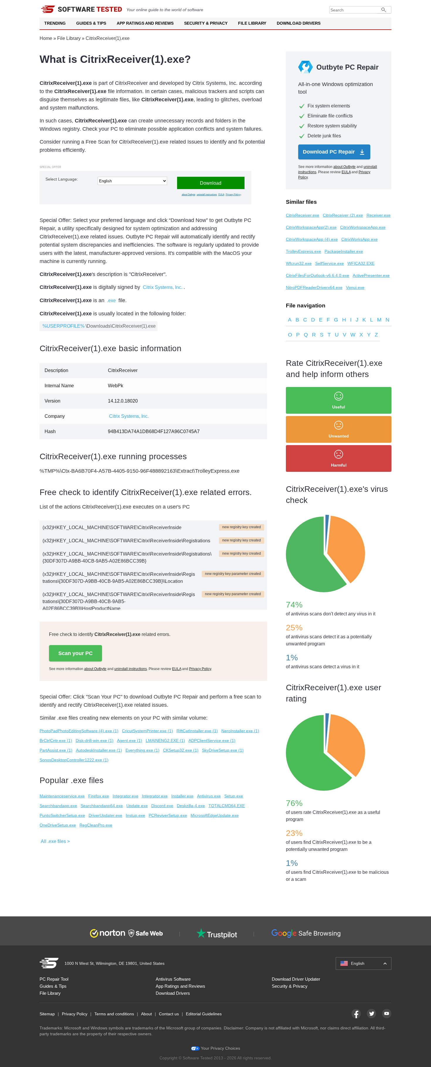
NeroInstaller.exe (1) (240, 730)
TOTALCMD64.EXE (226, 805)
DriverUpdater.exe (105, 815)
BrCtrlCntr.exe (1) (56, 740)
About (146, 1014)
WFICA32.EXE (360, 263)
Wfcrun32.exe (299, 263)
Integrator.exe (125, 796)
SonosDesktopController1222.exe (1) (74, 760)
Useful (338, 407)
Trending (55, 23)
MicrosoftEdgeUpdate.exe (215, 815)
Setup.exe (233, 796)
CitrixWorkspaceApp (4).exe (312, 239)
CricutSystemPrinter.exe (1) (147, 730)
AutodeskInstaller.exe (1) (99, 750)
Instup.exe (135, 815)
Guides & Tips (91, 23)
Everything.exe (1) (142, 750)
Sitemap (47, 1014)
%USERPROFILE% (63, 326)
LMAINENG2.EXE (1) (165, 740)
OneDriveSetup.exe (58, 825)
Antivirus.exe (209, 796)
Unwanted (339, 436)
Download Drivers (298, 23)
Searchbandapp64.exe (102, 805)
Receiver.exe (378, 215)
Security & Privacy (206, 23)
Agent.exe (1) (129, 740)
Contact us (169, 1014)
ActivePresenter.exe (371, 275)
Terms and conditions (114, 1014)
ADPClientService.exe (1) (212, 740)
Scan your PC (75, 653)
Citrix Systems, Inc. (162, 287)
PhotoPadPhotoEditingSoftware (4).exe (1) (79, 730)
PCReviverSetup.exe (168, 815)
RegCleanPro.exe (95, 825)
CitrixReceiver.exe (302, 215)
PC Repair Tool (54, 979)
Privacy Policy (233, 194)
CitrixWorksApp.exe (359, 239)
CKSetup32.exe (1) (180, 750)
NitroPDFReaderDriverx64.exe (314, 287)
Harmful (339, 465)
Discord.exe (162, 805)
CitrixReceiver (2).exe (343, 215)
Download (210, 183)
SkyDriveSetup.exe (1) (223, 750)
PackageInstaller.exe (344, 251)
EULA (221, 194)
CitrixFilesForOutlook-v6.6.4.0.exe (317, 275)
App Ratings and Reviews (145, 23)
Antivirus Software (173, 979)
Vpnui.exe (355, 287)
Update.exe (137, 805)
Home (46, 38)
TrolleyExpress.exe (303, 251)
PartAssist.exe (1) (56, 750)
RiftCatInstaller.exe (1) (197, 730)
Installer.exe (182, 796)
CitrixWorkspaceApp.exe (363, 227)
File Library (252, 23)
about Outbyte (188, 194)
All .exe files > (55, 841)
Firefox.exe (98, 796)
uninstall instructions (207, 194)
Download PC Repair (329, 152)
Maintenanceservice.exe (62, 796)
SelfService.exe (329, 263)
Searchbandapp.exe (58, 805)
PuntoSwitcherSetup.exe (62, 815)
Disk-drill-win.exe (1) (94, 740)
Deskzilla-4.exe (191, 805)
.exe (111, 300)
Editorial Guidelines (204, 1014)
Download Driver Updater (296, 979)
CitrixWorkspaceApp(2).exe (311, 227)
